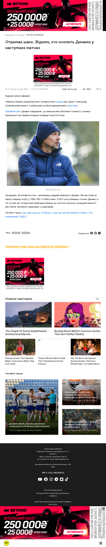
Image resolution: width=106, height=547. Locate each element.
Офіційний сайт (13, 112)
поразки (59, 102)
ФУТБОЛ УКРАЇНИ (35, 35)
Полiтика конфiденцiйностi (53, 490)
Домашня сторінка (14, 35)
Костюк (26, 233)
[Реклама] (53, 15)
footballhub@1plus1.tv (62, 459)
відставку (73, 106)
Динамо (16, 233)
